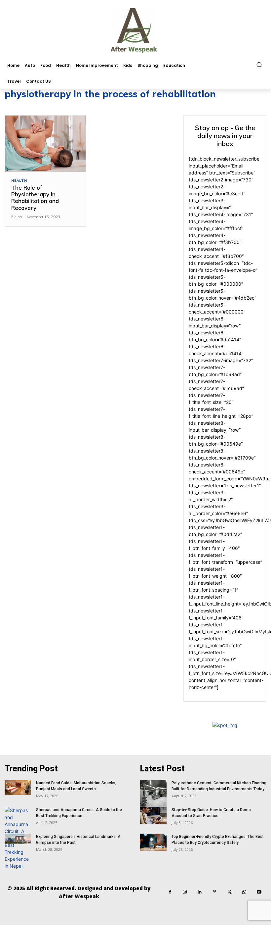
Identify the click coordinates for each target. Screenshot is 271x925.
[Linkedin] (200, 892)
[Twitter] (229, 892)
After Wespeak (79, 896)
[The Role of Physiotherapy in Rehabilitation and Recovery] (45, 144)
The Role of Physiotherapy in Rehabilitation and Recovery (35, 197)
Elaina (16, 217)
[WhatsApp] (244, 892)
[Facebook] (170, 892)
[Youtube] (259, 892)
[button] (259, 65)
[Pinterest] (214, 892)
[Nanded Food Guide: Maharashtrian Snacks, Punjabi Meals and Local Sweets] (18, 787)
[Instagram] (185, 892)
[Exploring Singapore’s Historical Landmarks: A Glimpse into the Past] (18, 839)
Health (19, 180)
